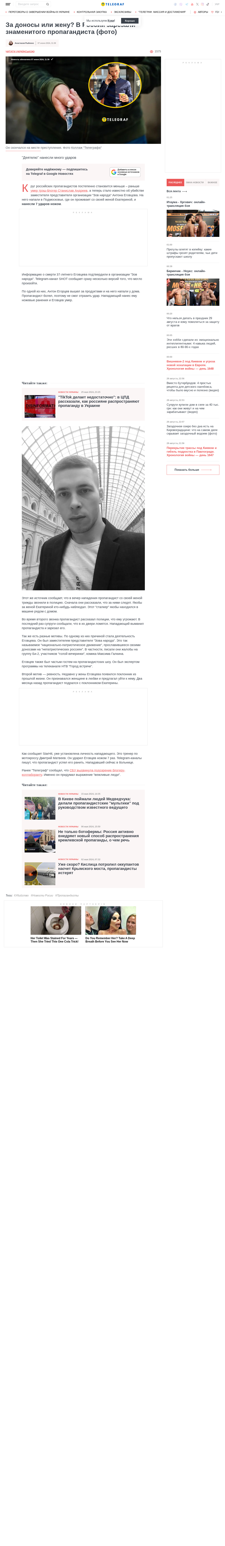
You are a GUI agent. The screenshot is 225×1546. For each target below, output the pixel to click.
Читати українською (20, 51)
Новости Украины (68, 392)
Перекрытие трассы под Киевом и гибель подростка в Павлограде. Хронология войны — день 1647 (192, 451)
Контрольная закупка (92, 12)
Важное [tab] (212, 182)
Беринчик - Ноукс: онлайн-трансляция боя (186, 272)
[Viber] (181, 4)
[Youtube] (192, 4)
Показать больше (187, 469)
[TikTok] (208, 4)
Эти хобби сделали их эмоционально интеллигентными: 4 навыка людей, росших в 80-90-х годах (193, 343)
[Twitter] (197, 4)
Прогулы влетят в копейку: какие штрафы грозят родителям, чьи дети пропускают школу (192, 253)
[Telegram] (186, 4)
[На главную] (112, 4)
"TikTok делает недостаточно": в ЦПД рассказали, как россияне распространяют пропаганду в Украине (98, 401)
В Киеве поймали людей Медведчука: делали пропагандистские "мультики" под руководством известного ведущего (98, 803)
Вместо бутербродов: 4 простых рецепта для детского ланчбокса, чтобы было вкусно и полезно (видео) (193, 386)
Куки (111, 20)
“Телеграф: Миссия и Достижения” (162, 12)
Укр (217, 4)
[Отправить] (47, 4)
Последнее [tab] (175, 182)
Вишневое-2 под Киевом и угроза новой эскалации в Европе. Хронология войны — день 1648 (191, 365)
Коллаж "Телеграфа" (86, 147)
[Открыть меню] (8, 4)
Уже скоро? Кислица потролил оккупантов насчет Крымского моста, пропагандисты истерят (98, 868)
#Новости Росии (42, 895)
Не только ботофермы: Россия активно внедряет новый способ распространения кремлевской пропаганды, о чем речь (98, 836)
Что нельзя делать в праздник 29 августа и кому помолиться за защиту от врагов (193, 322)
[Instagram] (202, 4)
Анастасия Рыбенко (24, 43)
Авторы (203, 12)
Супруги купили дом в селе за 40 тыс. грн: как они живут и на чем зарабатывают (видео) (193, 408)
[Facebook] (175, 4)
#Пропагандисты (67, 895)
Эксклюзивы (122, 12)
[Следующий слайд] (221, 12)
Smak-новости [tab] (195, 182)
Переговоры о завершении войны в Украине (39, 12)
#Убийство (21, 895)
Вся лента (174, 191)
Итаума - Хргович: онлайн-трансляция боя (186, 203)
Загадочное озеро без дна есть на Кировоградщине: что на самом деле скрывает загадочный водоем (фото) (192, 430)
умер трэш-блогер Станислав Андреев (59, 190)
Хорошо (130, 20)
